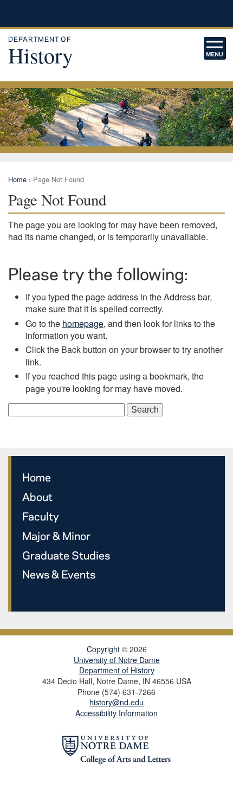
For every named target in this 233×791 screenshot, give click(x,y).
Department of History (116, 670)
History (40, 52)
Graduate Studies (66, 555)
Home (17, 179)
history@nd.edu (116, 702)
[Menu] (215, 48)
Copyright (103, 649)
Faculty (40, 516)
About (37, 496)
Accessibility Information (116, 713)
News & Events (58, 574)
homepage (82, 323)
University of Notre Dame (116, 13)
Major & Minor (56, 535)
